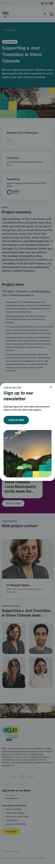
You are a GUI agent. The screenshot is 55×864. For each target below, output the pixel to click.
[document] (27, 432)
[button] (51, 387)
